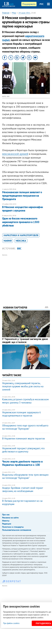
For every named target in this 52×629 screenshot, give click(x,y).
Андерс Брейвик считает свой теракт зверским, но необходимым (22, 489)
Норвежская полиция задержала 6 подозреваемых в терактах (21, 414)
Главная (5, 12)
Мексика (21, 240)
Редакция (6, 523)
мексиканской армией (15, 154)
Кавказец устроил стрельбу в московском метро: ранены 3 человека (25, 401)
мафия (8, 240)
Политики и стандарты (13, 527)
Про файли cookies (11, 623)
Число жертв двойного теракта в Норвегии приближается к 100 (22, 463)
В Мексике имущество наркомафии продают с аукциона (22, 208)
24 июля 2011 (24, 13)
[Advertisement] (26, 276)
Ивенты (5, 520)
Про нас (6, 514)
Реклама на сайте (10, 517)
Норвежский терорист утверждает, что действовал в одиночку (23, 450)
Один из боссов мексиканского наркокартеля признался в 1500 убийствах (20, 222)
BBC (19, 248)
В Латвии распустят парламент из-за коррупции (22, 502)
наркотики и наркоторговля (21, 235)
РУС (42, 4)
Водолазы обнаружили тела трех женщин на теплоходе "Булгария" (25, 476)
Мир (14, 12)
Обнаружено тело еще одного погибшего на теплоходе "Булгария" (25, 427)
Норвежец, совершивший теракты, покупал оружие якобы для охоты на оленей (22, 386)
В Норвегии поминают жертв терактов (23, 438)
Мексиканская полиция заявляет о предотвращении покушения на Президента (22, 195)
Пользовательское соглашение (16, 530)
